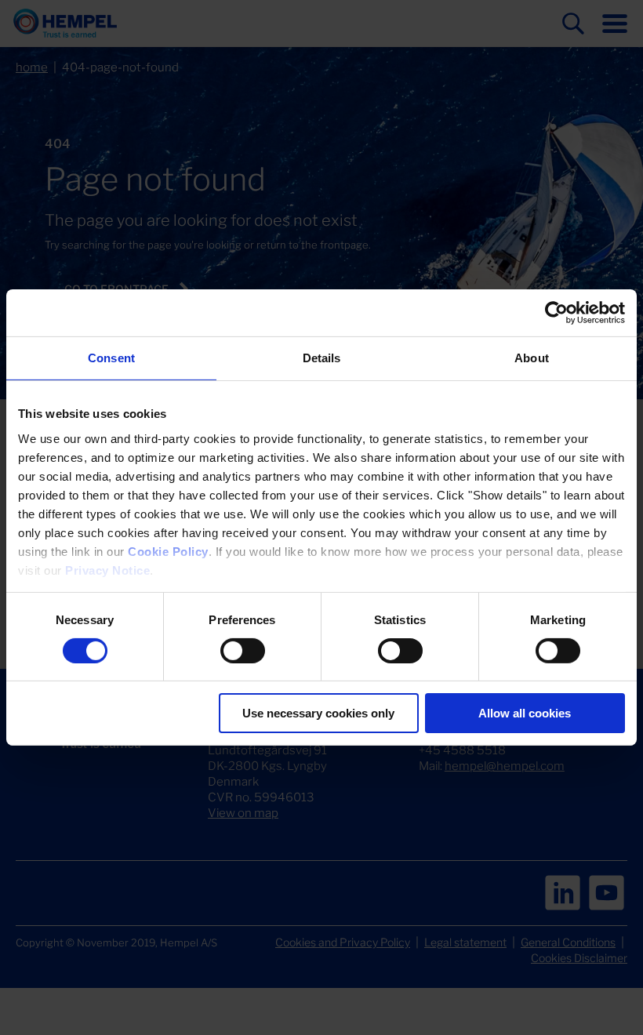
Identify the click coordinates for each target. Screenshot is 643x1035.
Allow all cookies (524, 713)
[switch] (242, 650)
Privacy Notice (107, 569)
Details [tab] (322, 358)
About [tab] (531, 358)
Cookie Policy (168, 550)
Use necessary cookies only (318, 713)
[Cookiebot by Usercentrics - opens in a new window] (556, 313)
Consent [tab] (111, 358)
